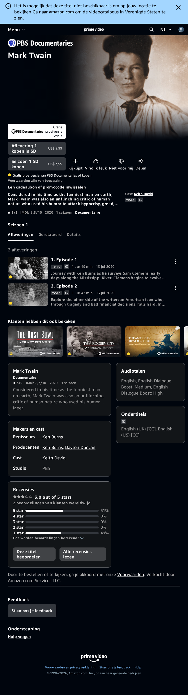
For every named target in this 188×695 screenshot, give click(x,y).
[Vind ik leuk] (96, 161)
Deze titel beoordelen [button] (29, 554)
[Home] (94, 29)
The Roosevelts (94, 341)
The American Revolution (152, 341)
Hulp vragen (19, 636)
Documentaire (87, 212)
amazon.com (61, 11)
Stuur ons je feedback (114, 667)
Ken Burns (52, 436)
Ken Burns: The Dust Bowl (35, 341)
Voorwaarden (130, 574)
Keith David (143, 194)
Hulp (137, 667)
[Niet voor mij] (121, 161)
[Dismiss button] (178, 7)
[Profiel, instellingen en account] (181, 29)
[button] (48, 538)
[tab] (21, 234)
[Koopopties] (175, 261)
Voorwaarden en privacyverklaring (70, 667)
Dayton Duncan (80, 447)
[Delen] (141, 161)
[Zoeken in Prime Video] (151, 29)
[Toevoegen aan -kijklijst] (75, 161)
